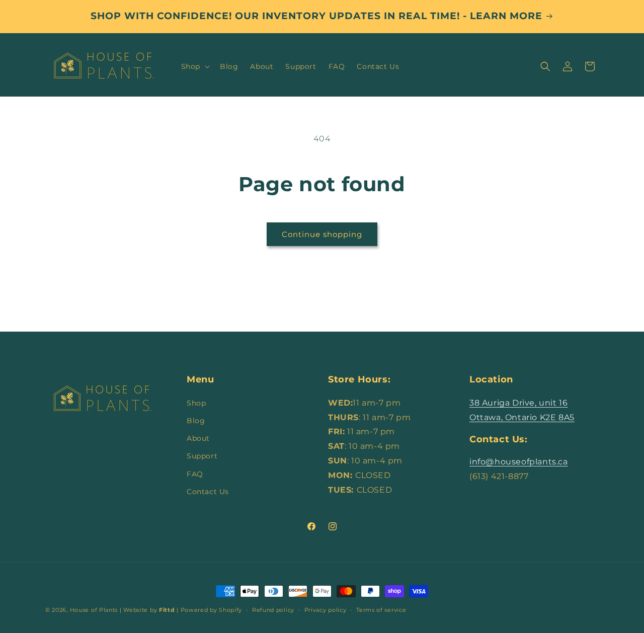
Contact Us (208, 491)
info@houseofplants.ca (518, 461)
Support (202, 455)
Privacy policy (325, 609)
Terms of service (381, 609)
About (198, 438)
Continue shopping (322, 234)
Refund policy (273, 609)
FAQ (195, 474)
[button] (194, 66)
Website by (149, 609)
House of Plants (94, 609)
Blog (196, 420)
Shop (196, 403)
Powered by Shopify (212, 609)
